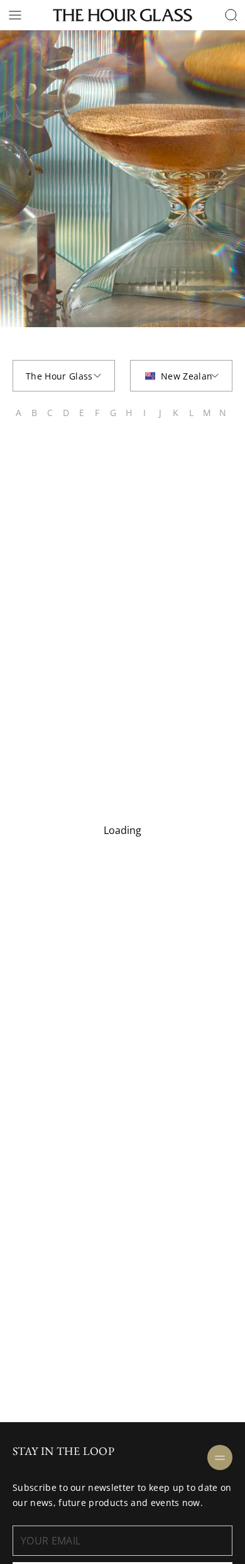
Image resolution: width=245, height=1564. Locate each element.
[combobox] (64, 375)
